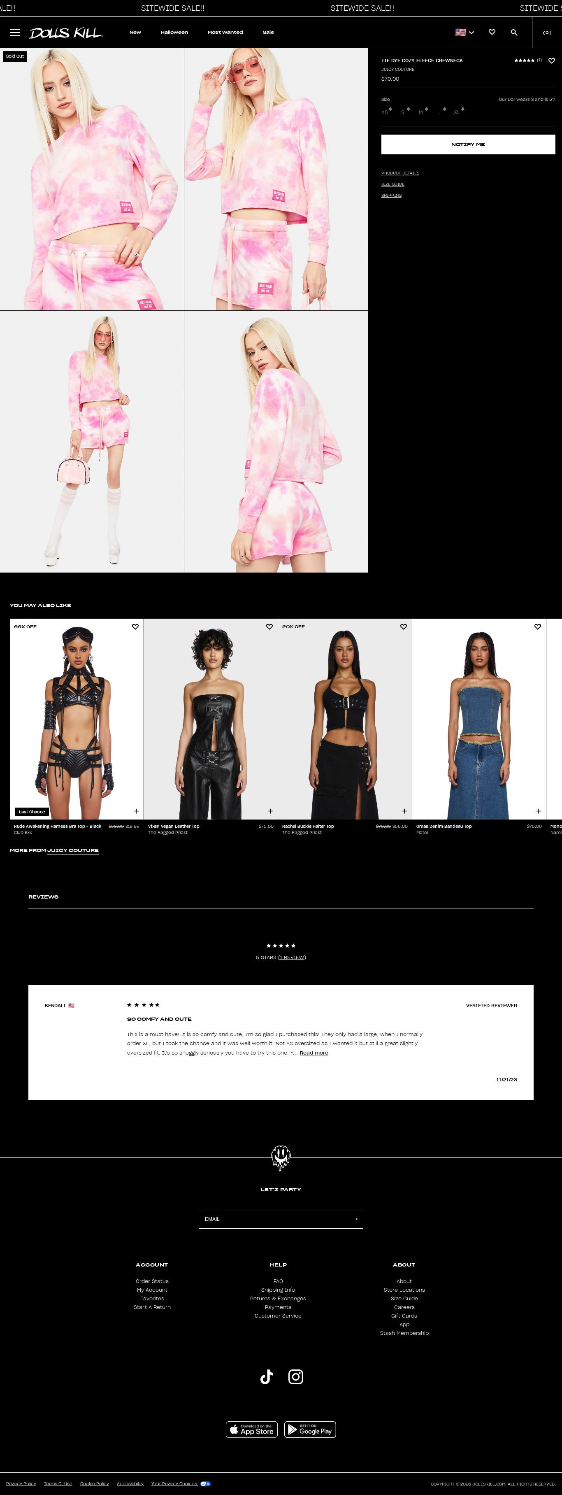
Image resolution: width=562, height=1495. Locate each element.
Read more (314, 1053)
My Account (152, 1290)
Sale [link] (268, 32)
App (404, 1324)
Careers (404, 1307)
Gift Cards (404, 1315)
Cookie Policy (94, 1484)
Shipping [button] (391, 195)
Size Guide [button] (392, 184)
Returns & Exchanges (278, 1298)
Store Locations (404, 1290)
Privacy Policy (21, 1484)
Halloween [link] (174, 32)
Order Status (152, 1281)
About (404, 1281)
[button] (170, 8)
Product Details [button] (400, 173)
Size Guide (404, 1298)
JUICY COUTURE (397, 70)
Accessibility (130, 1484)
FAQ (278, 1281)
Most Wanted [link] (225, 32)
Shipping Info (278, 1290)
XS (384, 112)
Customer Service (278, 1315)
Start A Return (152, 1307)
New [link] (135, 32)
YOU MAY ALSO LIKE (40, 605)
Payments (278, 1307)
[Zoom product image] (92, 179)
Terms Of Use (58, 1484)
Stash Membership (404, 1333)
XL (457, 112)
